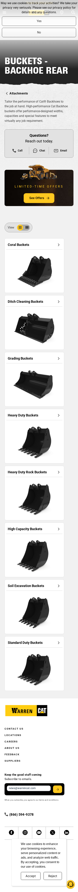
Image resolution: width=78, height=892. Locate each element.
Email (63, 150)
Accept (31, 876)
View (11, 227)
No (39, 32)
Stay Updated (57, 789)
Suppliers (13, 760)
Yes (39, 21)
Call (20, 150)
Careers (11, 741)
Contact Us (14, 728)
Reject (52, 876)
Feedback (12, 754)
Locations (13, 735)
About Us (12, 748)
